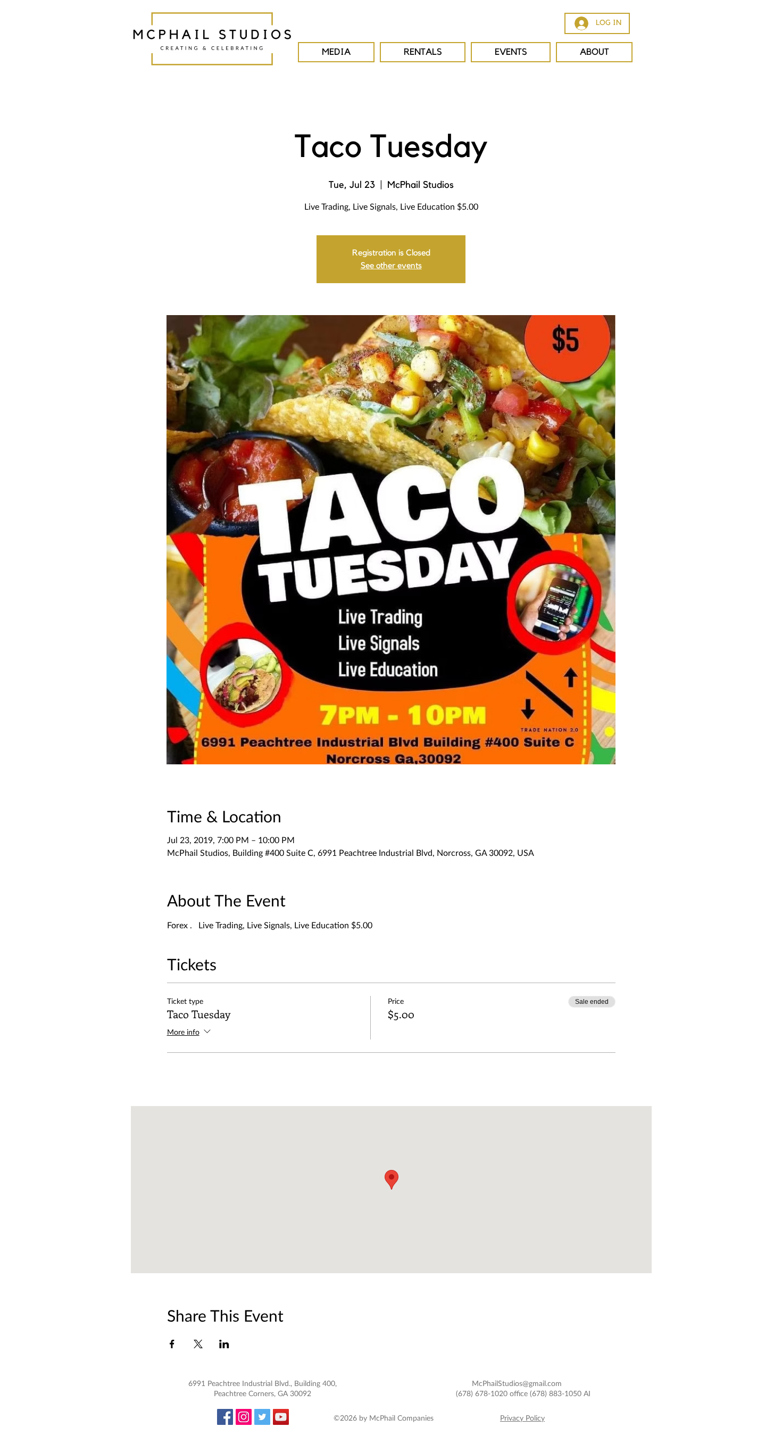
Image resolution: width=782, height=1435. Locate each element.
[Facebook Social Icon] (225, 1417)
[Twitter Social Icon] (262, 1417)
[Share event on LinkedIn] (224, 1344)
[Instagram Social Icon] (244, 1417)
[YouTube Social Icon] (281, 1417)
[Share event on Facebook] (172, 1344)
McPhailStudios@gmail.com (517, 1383)
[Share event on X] (198, 1344)
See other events (391, 265)
